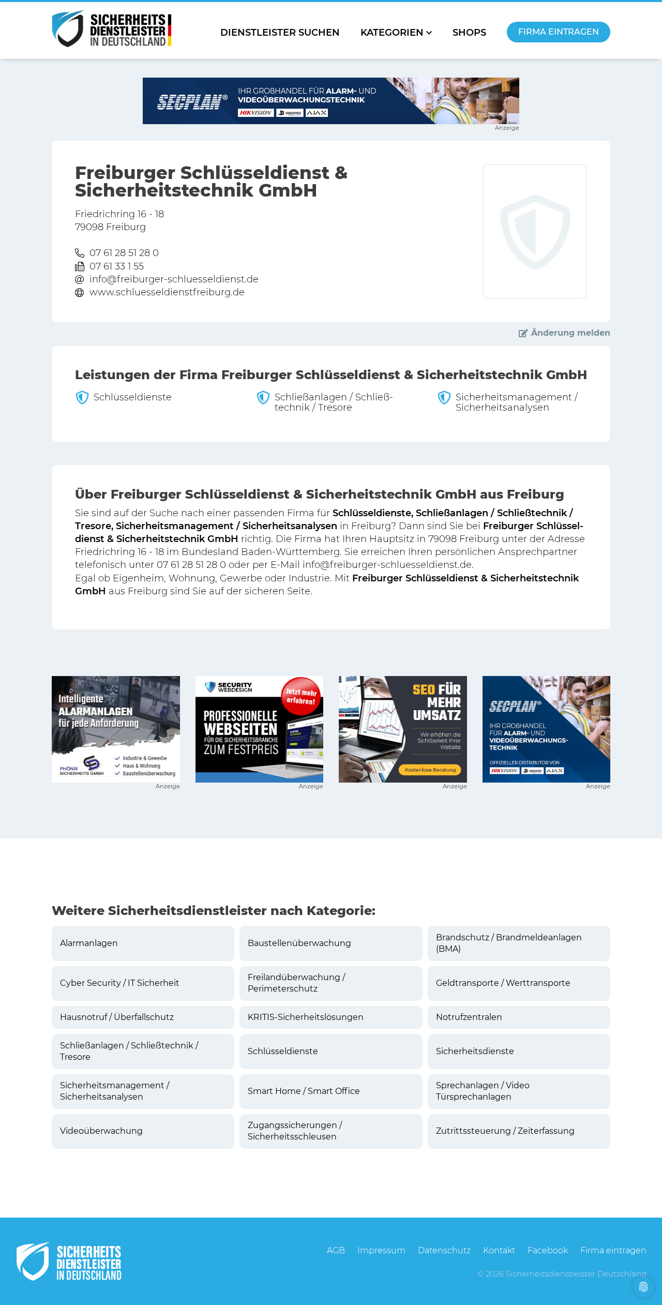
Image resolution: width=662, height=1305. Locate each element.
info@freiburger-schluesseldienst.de (174, 279)
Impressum (381, 1250)
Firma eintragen (558, 32)
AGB (336, 1250)
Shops (469, 32)
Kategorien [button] (392, 32)
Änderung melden (570, 333)
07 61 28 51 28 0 (124, 253)
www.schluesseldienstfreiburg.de (167, 292)
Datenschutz (444, 1250)
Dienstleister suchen (280, 32)
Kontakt (499, 1250)
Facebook (548, 1250)
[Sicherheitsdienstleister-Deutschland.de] (112, 29)
